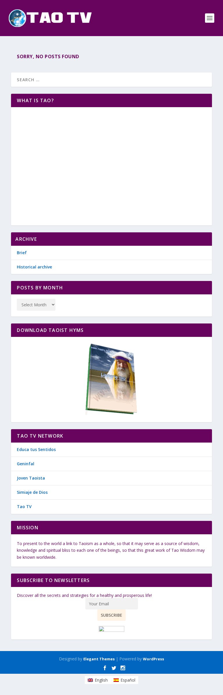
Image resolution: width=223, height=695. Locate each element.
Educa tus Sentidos (36, 449)
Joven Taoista (31, 478)
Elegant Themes (99, 659)
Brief (22, 252)
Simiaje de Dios (32, 492)
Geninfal (25, 463)
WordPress (153, 659)
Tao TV (24, 506)
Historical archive (34, 267)
